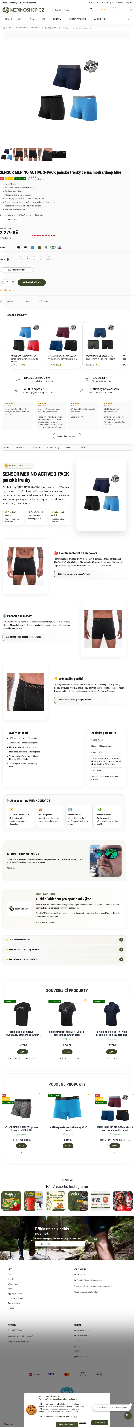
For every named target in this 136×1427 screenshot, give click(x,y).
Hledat (93, 9)
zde (75, 1416)
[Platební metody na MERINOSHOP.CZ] (35, 1374)
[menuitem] (9, 19)
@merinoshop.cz (80, 1356)
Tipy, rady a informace (16, 1294)
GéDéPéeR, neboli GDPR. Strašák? (20, 1336)
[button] (5, 345)
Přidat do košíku (31, 282)
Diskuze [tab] (69, 447)
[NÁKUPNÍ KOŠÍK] (130, 10)
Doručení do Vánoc (15, 1330)
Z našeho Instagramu (70, 1186)
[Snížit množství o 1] (2, 283)
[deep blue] (25, 247)
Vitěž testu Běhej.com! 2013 (18, 1342)
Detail (22, 1052)
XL (27, 1059)
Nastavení (82, 1422)
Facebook (77, 1341)
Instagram (77, 1346)
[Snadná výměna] (79, 816)
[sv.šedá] (46, 247)
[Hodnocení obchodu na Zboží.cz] (8, 1424)
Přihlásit (93, 1239)
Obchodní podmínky (15, 1298)
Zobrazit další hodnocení (66, 436)
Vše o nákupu (13, 1284)
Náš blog (11, 1289)
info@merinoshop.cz (82, 1330)
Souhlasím (101, 1423)
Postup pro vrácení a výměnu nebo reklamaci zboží (93, 1286)
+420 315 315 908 (80, 1335)
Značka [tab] (82, 447)
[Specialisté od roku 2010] (20, 816)
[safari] (39, 247)
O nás (5, 3)
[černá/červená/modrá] (60, 247)
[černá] (18, 247)
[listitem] (26, 345)
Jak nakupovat (79, 1274)
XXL (33, 1059)
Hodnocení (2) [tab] (53, 447)
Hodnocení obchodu (28, 3)
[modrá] (32, 247)
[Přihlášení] (124, 11)
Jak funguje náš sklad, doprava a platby (88, 1280)
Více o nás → (12, 868)
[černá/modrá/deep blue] (53, 247)
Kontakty (13, 3)
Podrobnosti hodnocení (37, 179)
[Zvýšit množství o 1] (13, 283)
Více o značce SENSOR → (46, 922)
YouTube (77, 1351)
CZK (113, 8)
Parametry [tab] (21, 447)
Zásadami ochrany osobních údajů (72, 1250)
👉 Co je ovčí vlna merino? (64, 939)
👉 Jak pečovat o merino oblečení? (64, 959)
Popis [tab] (6, 447)
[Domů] (4, 27)
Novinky (11, 1308)
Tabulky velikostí (14, 1303)
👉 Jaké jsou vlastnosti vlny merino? (64, 949)
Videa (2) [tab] (36, 447)
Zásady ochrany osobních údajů (86, 1292)
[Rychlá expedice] (49, 816)
